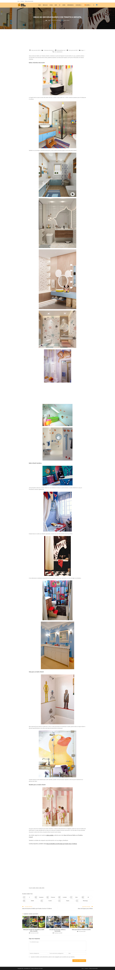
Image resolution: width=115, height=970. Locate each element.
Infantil (37, 887)
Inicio (18, 1)
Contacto (22, 1)
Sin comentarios (58, 52)
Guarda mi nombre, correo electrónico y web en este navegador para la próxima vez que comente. (53, 957)
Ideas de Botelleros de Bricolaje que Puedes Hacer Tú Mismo (61, 843)
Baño (34, 887)
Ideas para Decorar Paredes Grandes (81, 929)
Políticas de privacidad (29, 1)
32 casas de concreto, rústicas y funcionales (57, 930)
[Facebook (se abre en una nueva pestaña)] (97, 5)
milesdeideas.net (61, 50)
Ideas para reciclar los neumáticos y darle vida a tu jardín (33, 930)
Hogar (82, 50)
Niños (43, 887)
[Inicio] (46, 20)
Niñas (40, 887)
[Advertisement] (57, 39)
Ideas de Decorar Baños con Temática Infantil (60, 20)
